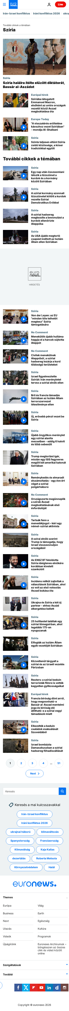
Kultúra (42, 928)
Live (60, 4)
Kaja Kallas (47, 849)
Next (33, 773)
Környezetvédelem (26, 867)
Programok (44, 936)
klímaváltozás (50, 831)
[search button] (62, 791)
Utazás (7, 928)
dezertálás (19, 858)
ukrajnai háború (20, 831)
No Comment (39, 332)
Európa (7, 905)
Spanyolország (20, 840)
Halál (52, 867)
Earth (41, 913)
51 (58, 763)
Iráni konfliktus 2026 (46, 13)
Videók (7, 936)
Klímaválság (22, 849)
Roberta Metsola (46, 858)
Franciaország (49, 840)
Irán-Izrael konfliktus (16, 13)
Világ (41, 905)
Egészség (43, 921)
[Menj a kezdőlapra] (13, 4)
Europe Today (40, 119)
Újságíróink (9, 944)
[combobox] (34, 791)
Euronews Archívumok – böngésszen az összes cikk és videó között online (52, 949)
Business (8, 913)
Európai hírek (39, 94)
